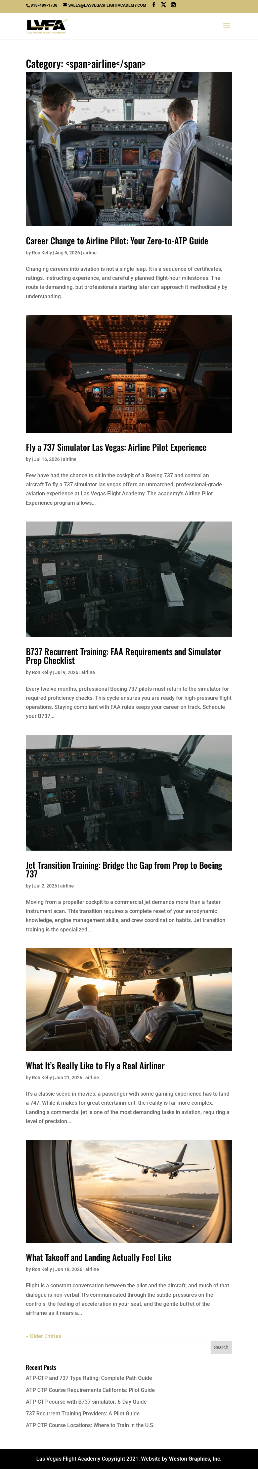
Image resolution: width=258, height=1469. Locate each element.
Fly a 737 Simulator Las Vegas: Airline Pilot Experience (116, 446)
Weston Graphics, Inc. (195, 1459)
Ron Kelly (42, 252)
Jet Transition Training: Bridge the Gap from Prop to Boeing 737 (124, 869)
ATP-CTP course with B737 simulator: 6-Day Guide (86, 1402)
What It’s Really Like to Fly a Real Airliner (95, 1065)
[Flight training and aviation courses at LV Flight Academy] (163, 4)
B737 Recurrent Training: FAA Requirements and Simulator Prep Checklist (123, 656)
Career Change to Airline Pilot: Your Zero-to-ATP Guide (117, 240)
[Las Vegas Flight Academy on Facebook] (154, 4)
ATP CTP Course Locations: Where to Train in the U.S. (90, 1425)
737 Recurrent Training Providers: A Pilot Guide (83, 1413)
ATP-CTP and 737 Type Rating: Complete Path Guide (89, 1378)
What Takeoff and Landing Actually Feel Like (99, 1257)
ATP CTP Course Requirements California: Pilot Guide (90, 1390)
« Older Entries (43, 1336)
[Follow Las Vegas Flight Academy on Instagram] (173, 4)
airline (90, 252)
